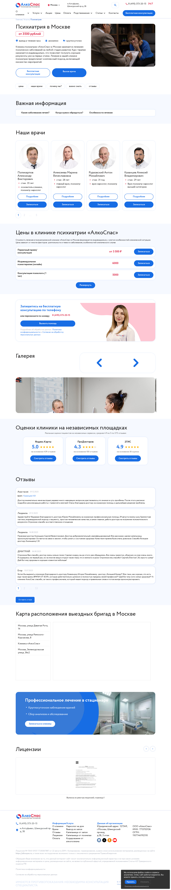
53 (36, 588)
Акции (48, 13)
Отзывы (56, 832)
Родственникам (82, 13)
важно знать (75, 86)
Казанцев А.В (29, 495)
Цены (57, 13)
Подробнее (32, 196)
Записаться (32, 204)
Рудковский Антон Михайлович (100, 174)
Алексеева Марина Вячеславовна (65, 174)
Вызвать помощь (48, 323)
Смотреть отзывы (43, 458)
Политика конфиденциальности (30, 869)
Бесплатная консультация (139, 13)
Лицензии (57, 835)
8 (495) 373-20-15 (61, 315)
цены (20, 86)
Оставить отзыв (25, 599)
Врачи (55, 829)
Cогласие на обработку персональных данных (36, 874)
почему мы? (56, 86)
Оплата (67, 13)
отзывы (92, 86)
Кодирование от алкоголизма (74, 840)
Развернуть (85, 285)
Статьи (99, 13)
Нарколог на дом (75, 826)
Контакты (114, 13)
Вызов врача (69, 71)
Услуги (35, 13)
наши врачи (36, 86)
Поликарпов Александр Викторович (25, 176)
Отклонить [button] (144, 882)
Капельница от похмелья (78, 835)
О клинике (20, 13)
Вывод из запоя (74, 829)
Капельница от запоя (76, 832)
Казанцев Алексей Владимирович (136, 174)
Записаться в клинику (40, 723)
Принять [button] (131, 882)
